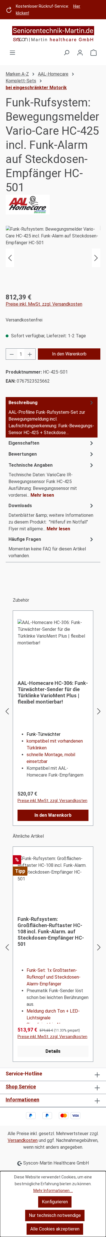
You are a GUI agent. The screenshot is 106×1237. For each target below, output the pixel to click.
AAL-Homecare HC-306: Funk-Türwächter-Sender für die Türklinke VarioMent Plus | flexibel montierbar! (53, 692)
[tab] (52, 417)
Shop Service (21, 1087)
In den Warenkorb (69, 354)
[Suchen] (66, 52)
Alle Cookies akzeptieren (54, 1229)
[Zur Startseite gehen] (53, 34)
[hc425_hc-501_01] (53, 258)
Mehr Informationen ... (53, 1190)
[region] (53, 258)
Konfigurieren (55, 1201)
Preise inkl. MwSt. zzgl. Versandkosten (44, 304)
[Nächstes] (96, 257)
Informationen (22, 1100)
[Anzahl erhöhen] (30, 354)
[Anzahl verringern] (12, 354)
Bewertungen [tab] (22, 454)
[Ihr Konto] (80, 52)
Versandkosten (23, 1140)
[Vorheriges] (10, 257)
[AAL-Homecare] (53, 205)
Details (53, 1051)
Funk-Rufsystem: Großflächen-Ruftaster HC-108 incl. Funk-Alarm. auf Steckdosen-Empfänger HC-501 (51, 931)
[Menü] (12, 52)
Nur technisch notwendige (55, 1215)
